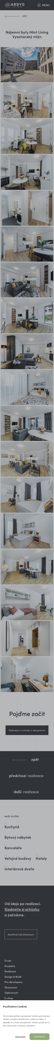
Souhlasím (39, 1036)
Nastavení (20, 1036)
